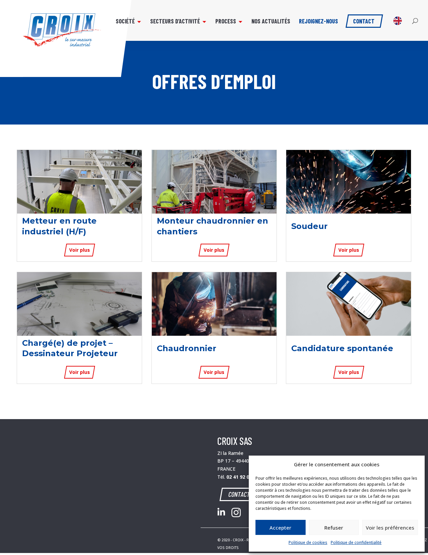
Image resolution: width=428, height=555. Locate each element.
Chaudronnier (186, 348)
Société (125, 22)
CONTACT (239, 494)
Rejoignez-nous (318, 22)
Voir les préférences (390, 527)
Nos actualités (270, 22)
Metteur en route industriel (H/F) (59, 226)
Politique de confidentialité (356, 542)
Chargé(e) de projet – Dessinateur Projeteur (70, 348)
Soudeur (309, 226)
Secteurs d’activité (175, 22)
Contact (363, 20)
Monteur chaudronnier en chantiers (212, 226)
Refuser (333, 527)
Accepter (280, 527)
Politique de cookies (308, 542)
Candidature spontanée (342, 348)
